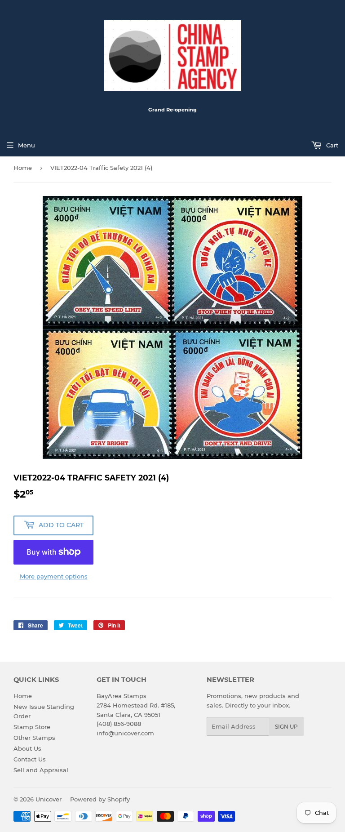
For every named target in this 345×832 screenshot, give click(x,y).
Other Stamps (34, 737)
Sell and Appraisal (40, 770)
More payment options (54, 576)
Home (22, 167)
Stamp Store (31, 726)
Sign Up (286, 726)
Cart (331, 145)
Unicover (48, 799)
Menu (26, 145)
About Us (27, 748)
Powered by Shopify (100, 799)
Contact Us (29, 759)
